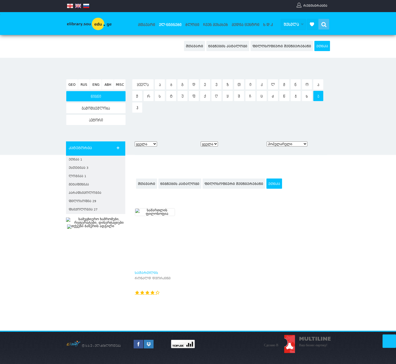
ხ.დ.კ (268, 25)
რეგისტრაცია (315, 6)
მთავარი (146, 25)
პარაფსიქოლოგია (85, 193)
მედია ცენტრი (245, 25)
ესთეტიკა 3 (78, 168)
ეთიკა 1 (75, 160)
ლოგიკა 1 (77, 176)
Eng (95, 85)
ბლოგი (192, 25)
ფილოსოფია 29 (82, 201)
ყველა (143, 85)
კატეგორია (80, 148)
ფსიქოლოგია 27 (83, 210)
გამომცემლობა (96, 108)
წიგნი (96, 97)
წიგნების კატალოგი (227, 46)
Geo (71, 85)
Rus (84, 85)
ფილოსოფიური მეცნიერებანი (281, 46)
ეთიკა (322, 46)
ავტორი (96, 120)
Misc (120, 85)
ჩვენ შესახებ (215, 25)
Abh (108, 85)
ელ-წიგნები (170, 25)
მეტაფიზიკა (79, 185)
